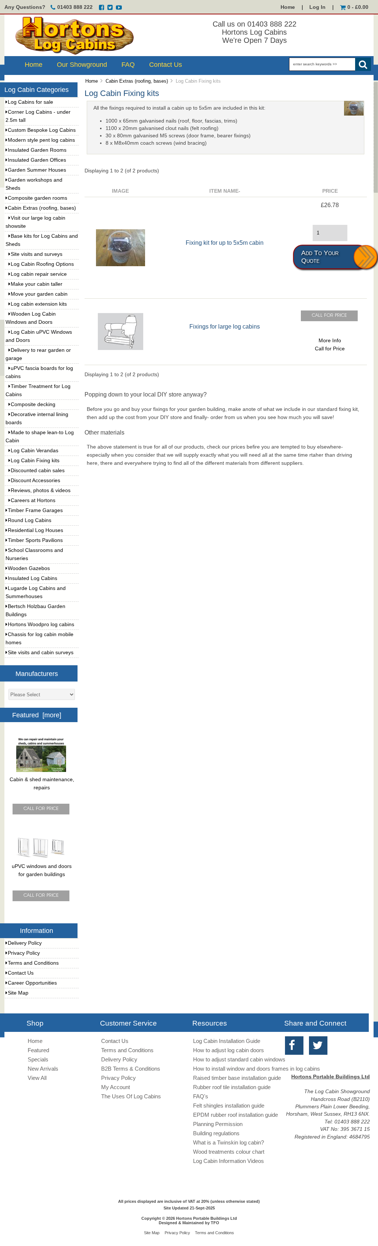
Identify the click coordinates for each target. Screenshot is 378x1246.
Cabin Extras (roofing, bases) (137, 81)
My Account (115, 1087)
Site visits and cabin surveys (40, 652)
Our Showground (82, 64)
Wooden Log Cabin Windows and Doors (31, 318)
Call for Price (330, 348)
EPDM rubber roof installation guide (235, 1115)
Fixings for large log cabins (224, 326)
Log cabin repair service (39, 274)
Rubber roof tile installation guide (232, 1087)
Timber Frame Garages (35, 510)
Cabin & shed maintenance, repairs (42, 783)
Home (288, 7)
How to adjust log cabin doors (228, 1050)
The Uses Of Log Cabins (131, 1096)
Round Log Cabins (29, 520)
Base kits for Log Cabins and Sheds (42, 240)
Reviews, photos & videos (41, 490)
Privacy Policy (24, 953)
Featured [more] (36, 715)
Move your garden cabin (39, 294)
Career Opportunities (32, 983)
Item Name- (224, 191)
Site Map (18, 993)
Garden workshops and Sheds (34, 184)
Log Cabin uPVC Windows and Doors (39, 336)
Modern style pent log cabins (41, 140)
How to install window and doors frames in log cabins (256, 1068)
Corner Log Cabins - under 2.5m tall (38, 116)
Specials (38, 1059)
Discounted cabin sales (38, 470)
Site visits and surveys (36, 254)
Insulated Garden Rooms (37, 150)
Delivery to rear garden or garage (38, 354)
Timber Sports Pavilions (35, 540)
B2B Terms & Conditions (130, 1068)
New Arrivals (43, 1068)
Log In (317, 7)
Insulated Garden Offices (37, 160)
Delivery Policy (25, 943)
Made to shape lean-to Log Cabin (40, 436)
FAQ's (200, 1096)
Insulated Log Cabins (32, 578)
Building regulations (216, 1133)
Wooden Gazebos (29, 568)
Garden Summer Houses (37, 170)
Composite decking (33, 404)
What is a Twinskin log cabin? (228, 1142)
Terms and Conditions (33, 963)
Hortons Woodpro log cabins (41, 624)
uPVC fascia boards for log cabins (39, 372)
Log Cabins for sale (30, 102)
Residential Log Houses (35, 530)
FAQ (128, 64)
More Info (330, 340)
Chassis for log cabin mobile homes (39, 638)
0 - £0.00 (357, 7)
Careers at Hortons (33, 500)
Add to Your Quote (320, 256)
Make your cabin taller (36, 284)
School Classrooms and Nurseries (34, 554)
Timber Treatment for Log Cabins (38, 390)
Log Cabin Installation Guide (226, 1041)
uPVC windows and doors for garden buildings (42, 870)
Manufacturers (37, 673)
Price (330, 191)
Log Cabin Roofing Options (42, 264)
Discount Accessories (35, 480)
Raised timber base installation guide (237, 1078)
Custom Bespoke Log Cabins (42, 130)
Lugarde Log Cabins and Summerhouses (36, 592)
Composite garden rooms (37, 198)
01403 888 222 (75, 7)
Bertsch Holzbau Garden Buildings (35, 610)
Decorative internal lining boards (37, 418)
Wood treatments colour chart (228, 1152)
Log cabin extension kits (39, 304)
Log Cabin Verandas (34, 450)
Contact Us (165, 64)
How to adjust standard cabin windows (239, 1059)
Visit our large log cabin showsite (35, 222)
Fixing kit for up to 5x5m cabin (225, 242)
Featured (38, 1050)
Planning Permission (218, 1124)
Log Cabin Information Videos (228, 1161)
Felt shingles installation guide (228, 1105)
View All (37, 1078)
